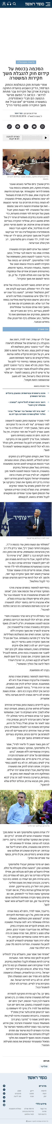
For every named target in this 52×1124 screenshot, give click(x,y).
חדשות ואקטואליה (26, 62)
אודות (44, 1111)
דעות (44, 1093)
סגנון (19, 1090)
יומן (45, 1096)
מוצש (32, 1093)
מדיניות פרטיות (28, 1111)
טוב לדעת (17, 1096)
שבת (32, 1096)
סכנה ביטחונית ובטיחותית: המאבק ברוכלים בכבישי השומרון (25, 395)
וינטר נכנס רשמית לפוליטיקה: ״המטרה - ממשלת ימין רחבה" (26, 404)
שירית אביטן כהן (30, 113)
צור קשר (43, 1108)
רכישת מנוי (42, 1114)
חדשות (43, 1090)
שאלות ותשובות (15, 1108)
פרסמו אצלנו (29, 1108)
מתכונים (18, 1093)
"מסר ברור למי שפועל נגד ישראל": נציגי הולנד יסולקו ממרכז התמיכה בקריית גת (26, 413)
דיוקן (32, 1090)
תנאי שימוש (29, 1114)
